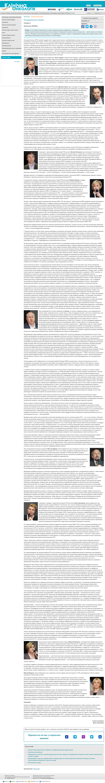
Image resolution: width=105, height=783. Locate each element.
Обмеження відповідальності (48, 778)
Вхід (88, 5)
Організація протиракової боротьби (11, 17)
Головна (3, 13)
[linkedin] (100, 736)
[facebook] (82, 26)
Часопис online (6, 57)
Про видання (54, 13)
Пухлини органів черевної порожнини (9, 26)
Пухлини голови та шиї (8, 40)
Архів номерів (34, 13)
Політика (67, 13)
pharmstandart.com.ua (22, 781)
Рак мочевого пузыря (34, 762)
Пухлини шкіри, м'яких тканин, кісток (10, 31)
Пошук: (72, 13)
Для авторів (61, 13)
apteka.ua (13, 781)
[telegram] (91, 26)
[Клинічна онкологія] (18, 10)
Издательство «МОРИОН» (31, 26)
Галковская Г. (27, 23)
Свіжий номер (26, 13)
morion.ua (7, 781)
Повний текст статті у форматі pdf (90, 18)
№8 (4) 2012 (27, 16)
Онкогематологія (6, 45)
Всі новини (17, 61)
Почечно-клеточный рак (35, 752)
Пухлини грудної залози (8, 35)
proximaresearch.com (45, 781)
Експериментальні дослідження (10, 53)
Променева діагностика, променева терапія (11, 50)
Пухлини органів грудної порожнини (8, 21)
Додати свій (36, 768)
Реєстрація (97, 5)
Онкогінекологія (6, 37)
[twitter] (87, 26)
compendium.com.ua (34, 781)
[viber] (95, 26)
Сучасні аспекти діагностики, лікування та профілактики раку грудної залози (50, 750)
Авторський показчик (44, 13)
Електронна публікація (16, 13)
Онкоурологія (5, 43)
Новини (8, 13)
